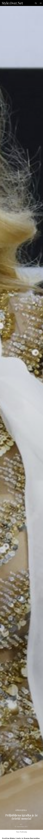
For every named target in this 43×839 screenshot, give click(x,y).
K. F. (21, 824)
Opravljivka (21, 810)
